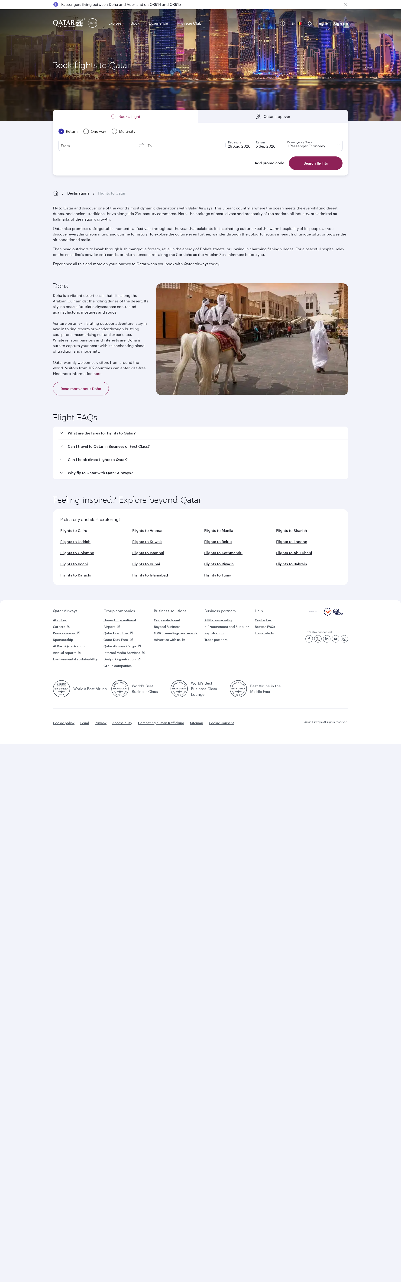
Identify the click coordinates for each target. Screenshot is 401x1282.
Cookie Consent (221, 723)
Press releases (64, 633)
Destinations (78, 193)
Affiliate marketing (218, 620)
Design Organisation (119, 659)
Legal (84, 723)
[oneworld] (92, 23)
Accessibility (122, 723)
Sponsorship (63, 640)
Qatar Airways (65, 611)
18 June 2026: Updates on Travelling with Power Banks (108, 4)
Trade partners (215, 640)
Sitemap (196, 723)
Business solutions (170, 611)
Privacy (101, 723)
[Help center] (282, 23)
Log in (322, 23)
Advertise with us (167, 640)
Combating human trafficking (161, 723)
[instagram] (344, 639)
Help (259, 611)
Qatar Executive (115, 633)
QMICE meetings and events (175, 633)
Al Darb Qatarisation (69, 646)
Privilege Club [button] (189, 23)
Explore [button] (114, 23)
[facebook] (309, 639)
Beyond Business (167, 627)
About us (60, 620)
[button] (203, 433)
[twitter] (318, 639)
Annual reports (64, 653)
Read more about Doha (81, 388)
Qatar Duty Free (115, 640)
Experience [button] (158, 23)
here (97, 373)
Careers (59, 627)
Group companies (119, 611)
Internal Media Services (121, 653)
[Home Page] (55, 193)
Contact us (263, 620)
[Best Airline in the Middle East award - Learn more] (238, 688)
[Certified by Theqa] (325, 614)
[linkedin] (326, 639)
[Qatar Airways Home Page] (69, 23)
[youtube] (335, 639)
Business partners (220, 611)
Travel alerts (264, 633)
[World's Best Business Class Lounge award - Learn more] (179, 688)
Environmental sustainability (75, 659)
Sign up (340, 23)
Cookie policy (63, 723)
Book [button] (135, 23)
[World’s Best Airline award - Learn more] (61, 688)
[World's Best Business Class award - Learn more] (120, 688)
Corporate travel (167, 620)
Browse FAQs (265, 627)
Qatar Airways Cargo (119, 646)
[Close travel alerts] (345, 4)
